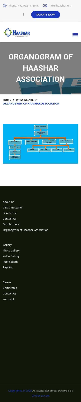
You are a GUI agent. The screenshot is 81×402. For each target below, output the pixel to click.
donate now (45, 14)
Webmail (8, 299)
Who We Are (25, 100)
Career (7, 282)
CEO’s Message (12, 207)
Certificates (10, 288)
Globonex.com (41, 395)
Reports (8, 267)
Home (7, 100)
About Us (8, 202)
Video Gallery (11, 256)
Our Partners (11, 224)
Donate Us (9, 213)
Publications (10, 261)
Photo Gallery (11, 250)
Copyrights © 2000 (20, 390)
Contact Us (9, 218)
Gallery (7, 245)
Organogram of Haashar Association (25, 230)
